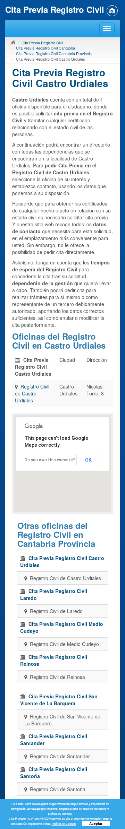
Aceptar (95, 823)
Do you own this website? (50, 459)
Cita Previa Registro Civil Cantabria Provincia (54, 53)
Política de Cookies (64, 824)
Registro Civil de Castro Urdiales (32, 393)
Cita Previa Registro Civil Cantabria (45, 48)
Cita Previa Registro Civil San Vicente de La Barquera (59, 700)
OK (88, 460)
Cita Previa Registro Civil (42, 42)
